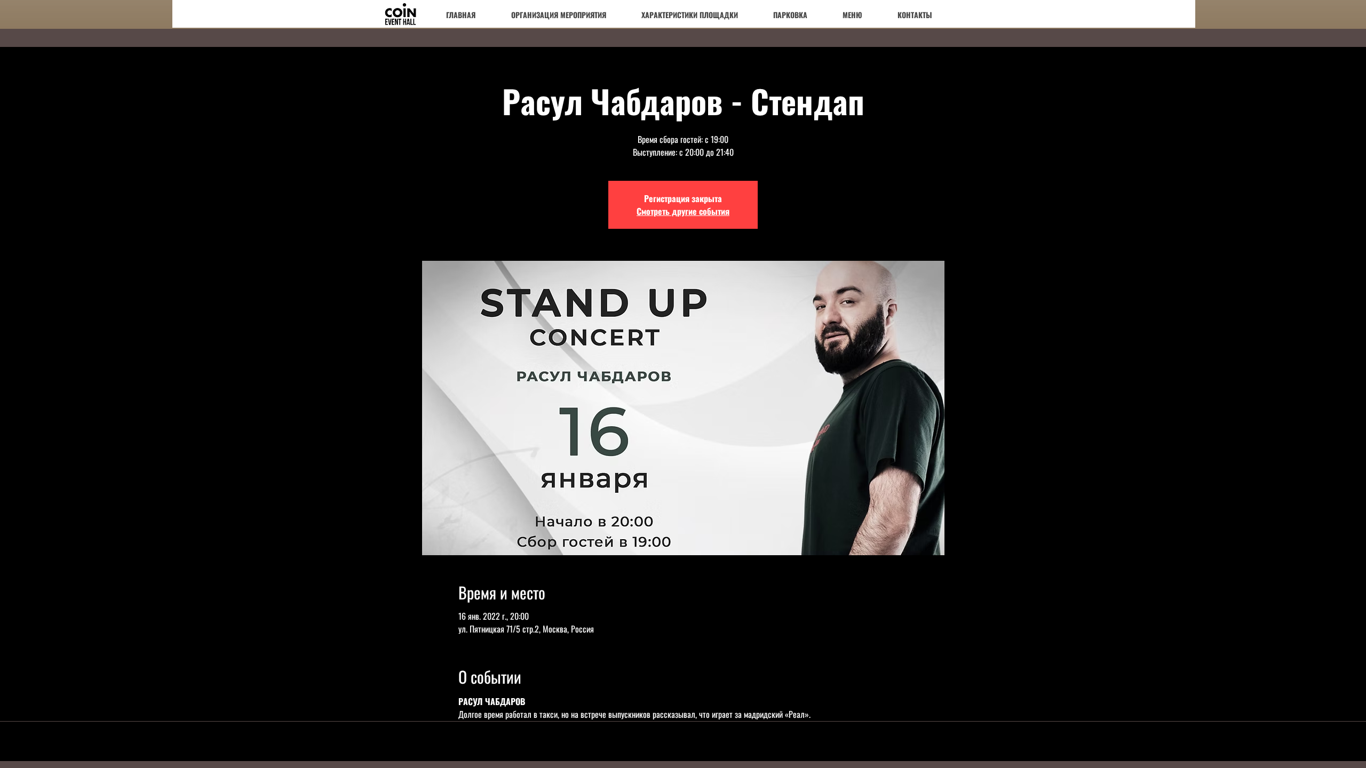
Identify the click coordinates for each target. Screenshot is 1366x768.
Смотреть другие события (683, 211)
